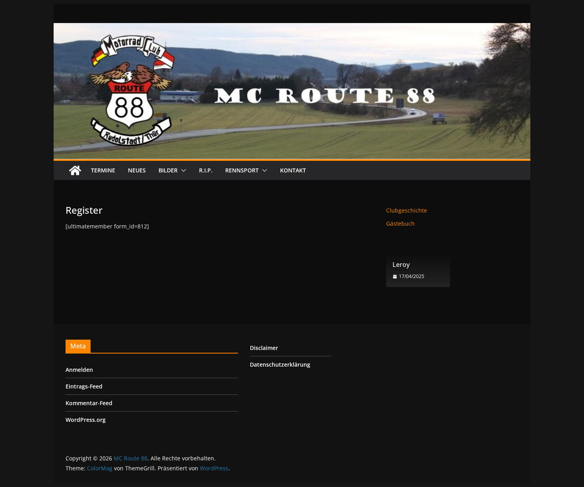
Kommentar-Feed (89, 403)
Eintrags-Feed (84, 386)
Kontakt (293, 170)
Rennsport (242, 170)
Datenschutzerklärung (280, 364)
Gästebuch (400, 223)
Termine (103, 170)
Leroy (401, 265)
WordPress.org (86, 419)
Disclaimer (264, 348)
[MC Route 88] (75, 170)
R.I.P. (206, 170)
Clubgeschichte (406, 210)
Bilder (168, 170)
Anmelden (79, 369)
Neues (137, 170)
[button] (182, 170)
